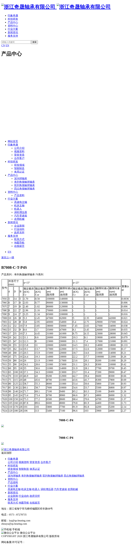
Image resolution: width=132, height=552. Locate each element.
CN (3, 45)
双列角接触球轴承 (24, 185)
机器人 (18, 208)
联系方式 (19, 239)
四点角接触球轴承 (24, 188)
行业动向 (19, 229)
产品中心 (13, 22)
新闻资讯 (13, 32)
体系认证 (19, 171)
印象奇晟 (13, 15)
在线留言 (19, 246)
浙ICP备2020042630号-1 (38, 542)
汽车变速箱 (20, 215)
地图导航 (19, 242)
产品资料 (19, 195)
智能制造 (19, 168)
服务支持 (13, 35)
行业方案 (13, 29)
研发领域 (19, 165)
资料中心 (13, 25)
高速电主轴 (20, 202)
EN (7, 45)
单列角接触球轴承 (24, 181)
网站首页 (13, 141)
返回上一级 (7, 257)
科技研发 (13, 19)
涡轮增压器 (20, 212)
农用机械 (19, 219)
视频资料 (19, 151)
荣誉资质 (19, 154)
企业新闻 (19, 225)
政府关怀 (19, 232)
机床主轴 (19, 205)
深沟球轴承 (20, 178)
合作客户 (19, 158)
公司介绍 (19, 148)
